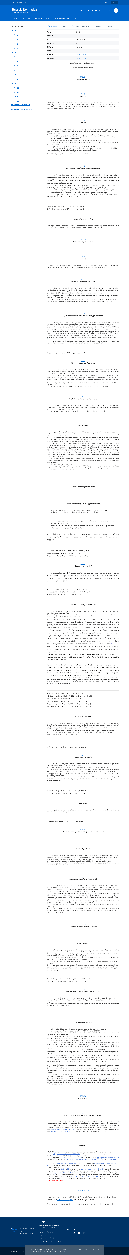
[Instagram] (99, 10)
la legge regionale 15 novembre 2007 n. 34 (66, 1154)
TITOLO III (83, 484)
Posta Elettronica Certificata (47, 1238)
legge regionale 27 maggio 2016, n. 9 (63, 1129)
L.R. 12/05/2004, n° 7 (65, 1199)
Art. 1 (83, 94)
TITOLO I (83, 77)
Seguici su (71, 1229)
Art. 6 (83, 279)
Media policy (14, 1251)
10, (76, 1158)
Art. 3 (83, 166)
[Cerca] (116, 10)
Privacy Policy (84, 1249)
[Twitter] (91, 10)
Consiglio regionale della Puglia (19, 2)
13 (84, 1158)
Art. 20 (83, 989)
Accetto (96, 1249)
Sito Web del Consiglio (46, 1232)
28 (62, 1169)
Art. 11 (83, 501)
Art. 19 (83, 941)
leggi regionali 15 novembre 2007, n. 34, (79, 1159)
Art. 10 (83, 423)
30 (68, 1169)
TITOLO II (83, 239)
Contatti (42, 1222)
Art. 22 (83, 1113)
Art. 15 (83, 755)
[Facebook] (88, 10)
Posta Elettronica (44, 1235)
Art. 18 (83, 877)
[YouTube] (95, 10)
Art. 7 (83, 313)
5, (67, 1158)
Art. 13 (83, 602)
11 (78, 1158)
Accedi (114, 2)
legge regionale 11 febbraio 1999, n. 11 (62, 1173)
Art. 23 (83, 1143)
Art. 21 (83, 1020)
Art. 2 (83, 120)
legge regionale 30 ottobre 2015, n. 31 (62, 1131)
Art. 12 (83, 564)
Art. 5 (83, 256)
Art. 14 (83, 714)
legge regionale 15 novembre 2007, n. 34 (84, 1176)
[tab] (52, 26)
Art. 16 (83, 801)
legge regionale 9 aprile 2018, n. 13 (91, 1169)
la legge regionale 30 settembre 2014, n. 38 (69, 1163)
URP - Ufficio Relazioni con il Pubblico (50, 1241)
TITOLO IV (83, 829)
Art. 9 (83, 396)
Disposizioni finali (83, 1190)
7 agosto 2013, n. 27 (98, 1159)
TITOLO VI (83, 1096)
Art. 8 (83, 360)
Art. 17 (83, 846)
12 (81, 1158)
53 (117, 1197)
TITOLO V (83, 924)
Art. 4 (83, 217)
